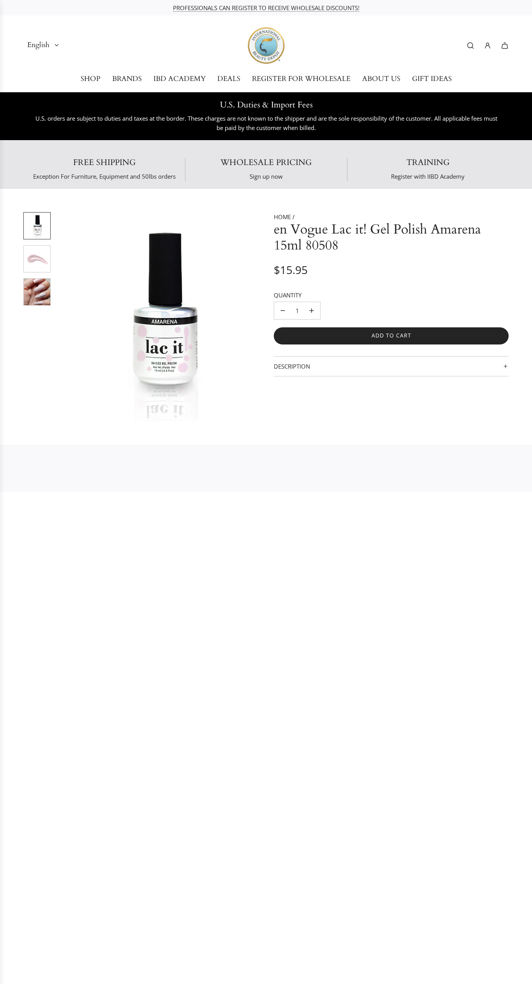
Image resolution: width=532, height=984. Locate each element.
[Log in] (487, 45)
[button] (62, 317)
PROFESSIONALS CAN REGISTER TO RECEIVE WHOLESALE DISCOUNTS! (266, 8)
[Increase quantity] (311, 310)
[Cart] (504, 45)
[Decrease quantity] (282, 310)
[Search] (470, 45)
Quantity (287, 295)
